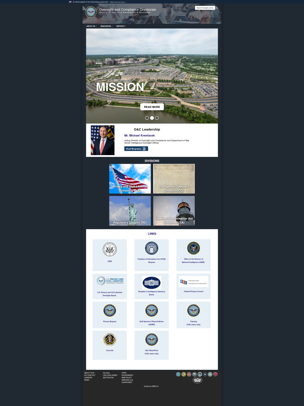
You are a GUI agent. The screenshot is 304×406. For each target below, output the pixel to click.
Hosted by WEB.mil (151, 386)
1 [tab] (147, 119)
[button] (118, 2)
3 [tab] (157, 119)
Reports (120, 26)
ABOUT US (90, 26)
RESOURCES (106, 26)
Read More (152, 107)
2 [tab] (152, 119)
